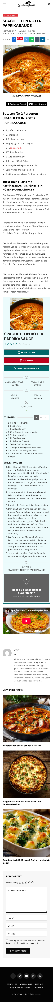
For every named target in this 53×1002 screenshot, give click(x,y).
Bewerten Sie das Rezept (27, 368)
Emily (14, 31)
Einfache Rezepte (34, 994)
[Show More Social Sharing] (48, 39)
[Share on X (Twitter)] (26, 39)
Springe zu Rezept (18, 104)
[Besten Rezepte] (26, 4)
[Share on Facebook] (14, 39)
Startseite (12, 984)
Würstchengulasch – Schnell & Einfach (22, 745)
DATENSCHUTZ (26, 984)
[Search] (49, 4)
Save (21, 38)
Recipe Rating (12, 882)
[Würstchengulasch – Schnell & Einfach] (26, 718)
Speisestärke (16, 147)
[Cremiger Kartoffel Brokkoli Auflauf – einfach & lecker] (26, 833)
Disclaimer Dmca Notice (21, 988)
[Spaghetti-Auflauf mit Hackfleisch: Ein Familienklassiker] (26, 774)
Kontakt (39, 988)
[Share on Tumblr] (37, 39)
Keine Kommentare (38, 33)
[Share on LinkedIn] (42, 39)
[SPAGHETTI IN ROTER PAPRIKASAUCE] (26, 92)
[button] (5, 344)
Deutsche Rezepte (10, 15)
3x (46, 417)
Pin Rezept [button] (28, 360)
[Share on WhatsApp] (31, 39)
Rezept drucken (39, 104)
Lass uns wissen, (21, 596)
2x (41, 417)
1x (36, 417)
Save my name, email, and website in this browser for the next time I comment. (25, 941)
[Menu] (4, 4)
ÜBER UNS (39, 984)
